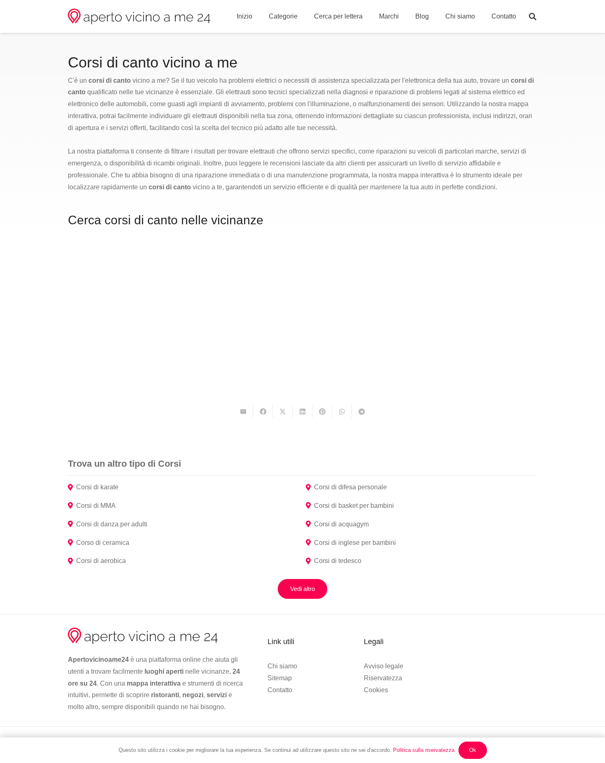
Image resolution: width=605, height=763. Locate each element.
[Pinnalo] (322, 411)
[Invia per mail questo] (243, 411)
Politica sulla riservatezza (423, 750)
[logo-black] (139, 16)
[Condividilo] (263, 411)
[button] (532, 16)
